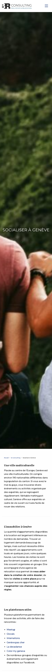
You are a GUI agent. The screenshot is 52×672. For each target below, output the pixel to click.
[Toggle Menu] (47, 6)
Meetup (11, 629)
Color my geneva (16, 651)
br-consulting (15, 458)
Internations (13, 638)
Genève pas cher (16, 642)
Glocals (11, 634)
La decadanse (14, 646)
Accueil (6, 458)
